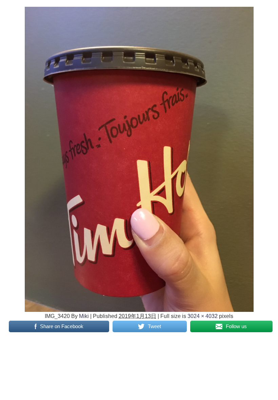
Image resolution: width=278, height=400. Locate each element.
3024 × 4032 (202, 316)
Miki (84, 316)
